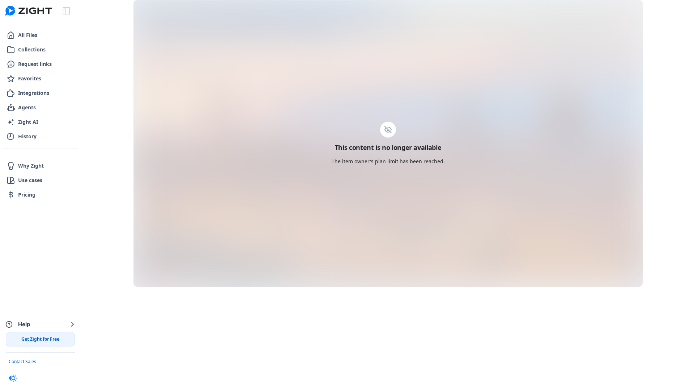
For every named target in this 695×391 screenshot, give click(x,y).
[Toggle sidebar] (66, 10)
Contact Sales (22, 361)
